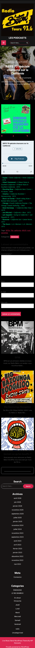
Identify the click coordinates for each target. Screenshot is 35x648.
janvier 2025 (17, 521)
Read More (17, 337)
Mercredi (17, 616)
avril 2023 (17, 545)
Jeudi (18, 605)
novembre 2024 (17, 525)
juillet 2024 (18, 529)
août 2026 (17, 498)
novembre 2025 (17, 510)
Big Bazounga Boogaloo (17, 406)
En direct (17, 598)
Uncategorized (17, 633)
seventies (4, 233)
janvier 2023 (17, 552)
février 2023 (17, 549)
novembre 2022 (17, 560)
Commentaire (6, 254)
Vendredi (17, 624)
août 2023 (17, 541)
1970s (8, 230)
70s (12, 230)
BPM (17, 357)
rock (28, 230)
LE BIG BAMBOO (17, 593)
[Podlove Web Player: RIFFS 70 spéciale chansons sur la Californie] (17, 157)
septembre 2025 (18, 514)
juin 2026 (17, 502)
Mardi (17, 613)
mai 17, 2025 (7, 135)
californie (17, 230)
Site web (4, 302)
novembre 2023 (17, 533)
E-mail (3, 292)
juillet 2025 (17, 518)
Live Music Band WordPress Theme (15, 641)
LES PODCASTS (17, 37)
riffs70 (24, 230)
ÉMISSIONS (20, 82)
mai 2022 (17, 564)
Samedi (17, 620)
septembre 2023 (17, 537)
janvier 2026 (17, 506)
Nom (3, 281)
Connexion (17, 577)
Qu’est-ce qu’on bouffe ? (18, 454)
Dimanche (17, 601)
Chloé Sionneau (20, 135)
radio (17, 629)
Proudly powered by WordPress (17, 647)
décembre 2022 (17, 556)
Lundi (18, 609)
